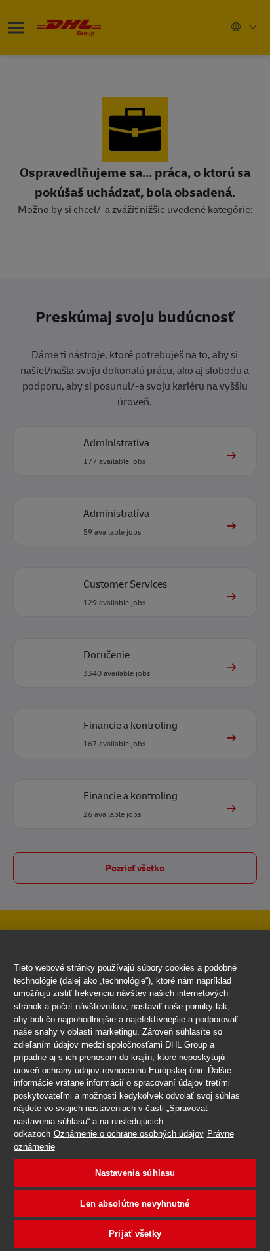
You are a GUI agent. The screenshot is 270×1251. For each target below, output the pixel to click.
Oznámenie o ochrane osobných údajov (129, 1134)
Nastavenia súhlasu (135, 1173)
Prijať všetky (135, 1234)
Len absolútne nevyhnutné (134, 1204)
